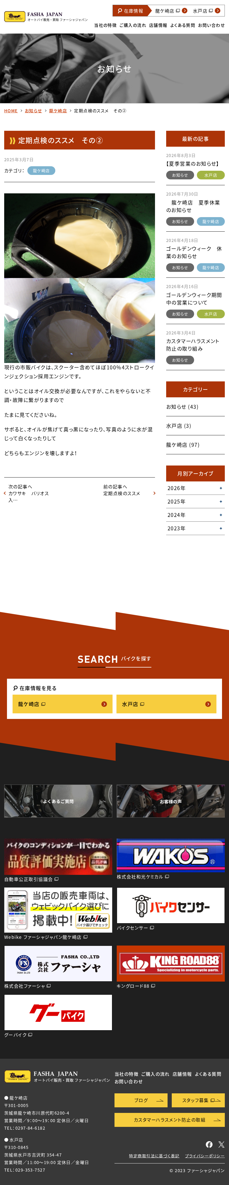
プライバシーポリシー (205, 1155)
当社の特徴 (105, 25)
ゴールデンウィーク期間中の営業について (194, 298)
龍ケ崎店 (58, 111)
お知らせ (33, 111)
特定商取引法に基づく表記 (154, 1155)
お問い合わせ (211, 25)
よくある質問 (182, 25)
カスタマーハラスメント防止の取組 (170, 1119)
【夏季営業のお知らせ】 (192, 163)
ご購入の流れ (133, 25)
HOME (11, 111)
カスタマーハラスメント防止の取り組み (193, 344)
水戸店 (210, 175)
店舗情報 (158, 25)
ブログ (141, 1100)
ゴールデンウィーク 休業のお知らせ (194, 252)
